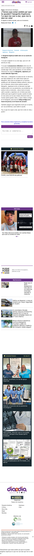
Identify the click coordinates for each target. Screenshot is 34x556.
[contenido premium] (17, 497)
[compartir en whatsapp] (29, 26)
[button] (3, 224)
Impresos (21, 505)
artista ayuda (24, 50)
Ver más (26, 356)
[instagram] (24, 492)
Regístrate (17, 500)
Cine (20, 507)
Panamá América (7, 505)
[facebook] (17, 492)
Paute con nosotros (17, 502)
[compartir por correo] (32, 26)
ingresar (29, 2)
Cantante (16, 50)
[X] (19, 492)
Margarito (11, 52)
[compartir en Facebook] (25, 26)
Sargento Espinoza (7, 50)
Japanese (5, 52)
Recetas (4, 513)
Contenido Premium (18, 149)
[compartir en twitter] (27, 26)
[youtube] (21, 492)
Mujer (3, 511)
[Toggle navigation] (3, 2)
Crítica (4, 507)
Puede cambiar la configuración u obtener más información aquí (14, 542)
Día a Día (4, 509)
